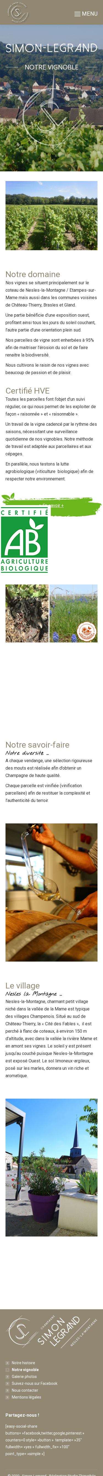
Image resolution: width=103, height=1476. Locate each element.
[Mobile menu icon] (86, 12)
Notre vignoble (25, 1370)
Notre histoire (23, 1363)
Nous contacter (25, 1390)
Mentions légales (26, 1397)
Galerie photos (24, 1376)
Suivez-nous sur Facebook (34, 1383)
